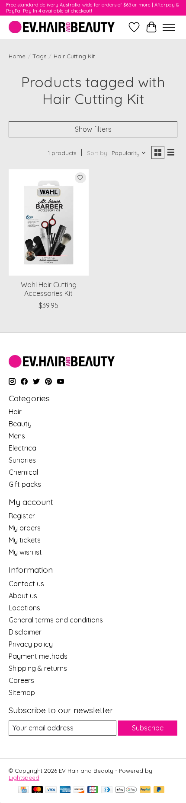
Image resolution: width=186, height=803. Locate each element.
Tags (39, 56)
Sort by (97, 152)
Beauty (20, 423)
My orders (25, 528)
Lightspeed (24, 777)
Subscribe (148, 728)
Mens (17, 436)
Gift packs (25, 484)
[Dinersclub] (106, 790)
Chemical (23, 472)
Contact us (26, 583)
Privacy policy (31, 644)
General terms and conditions (56, 620)
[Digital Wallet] (126, 790)
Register (22, 515)
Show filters (93, 129)
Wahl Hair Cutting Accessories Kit (49, 288)
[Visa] (51, 790)
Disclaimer (25, 632)
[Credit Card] (23, 790)
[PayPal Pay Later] (159, 790)
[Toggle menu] (168, 27)
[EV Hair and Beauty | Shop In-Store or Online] (62, 27)
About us (23, 595)
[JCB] (93, 790)
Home (17, 56)
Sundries (22, 460)
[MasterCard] (37, 790)
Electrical (23, 448)
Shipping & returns (38, 668)
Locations (24, 607)
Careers (21, 680)
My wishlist (25, 552)
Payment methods (38, 656)
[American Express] (65, 790)
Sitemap (22, 692)
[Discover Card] (79, 790)
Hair (15, 411)
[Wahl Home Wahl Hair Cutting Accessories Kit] (49, 222)
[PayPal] (145, 790)
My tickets (25, 540)
